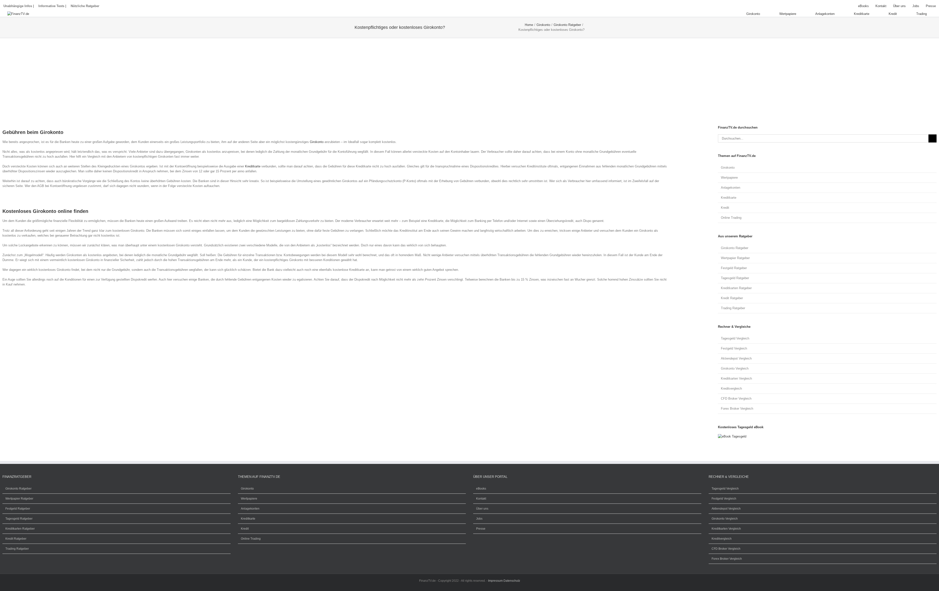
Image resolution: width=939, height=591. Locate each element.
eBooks (481, 488)
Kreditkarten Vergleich (736, 378)
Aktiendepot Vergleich (736, 358)
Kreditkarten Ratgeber (736, 288)
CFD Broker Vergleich (736, 398)
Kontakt (481, 498)
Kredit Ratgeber (732, 298)
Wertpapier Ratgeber (735, 258)
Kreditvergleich (731, 388)
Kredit (725, 207)
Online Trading (731, 217)
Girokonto (317, 142)
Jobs (479, 518)
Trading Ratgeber (733, 308)
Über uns (482, 508)
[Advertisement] (149, 86)
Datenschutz (511, 580)
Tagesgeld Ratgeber (735, 278)
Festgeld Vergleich (734, 348)
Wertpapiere (729, 177)
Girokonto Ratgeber (734, 248)
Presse (480, 528)
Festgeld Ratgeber (734, 268)
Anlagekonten (730, 187)
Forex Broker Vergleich (737, 408)
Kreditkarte (252, 166)
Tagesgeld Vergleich (735, 338)
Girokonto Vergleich (735, 368)
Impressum (495, 580)
